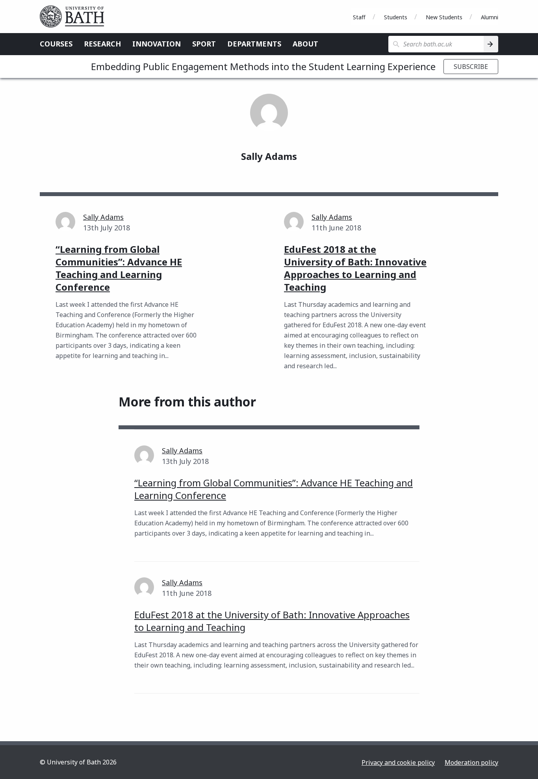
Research (102, 43)
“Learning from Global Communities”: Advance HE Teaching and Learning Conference (273, 489)
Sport (204, 43)
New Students (444, 17)
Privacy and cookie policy (398, 762)
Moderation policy (471, 762)
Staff (359, 17)
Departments (254, 43)
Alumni (489, 17)
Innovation (156, 43)
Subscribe (471, 66)
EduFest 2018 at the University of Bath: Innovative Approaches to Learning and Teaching (272, 621)
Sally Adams (103, 217)
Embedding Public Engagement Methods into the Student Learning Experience (263, 66)
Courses (56, 43)
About (305, 43)
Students (395, 17)
